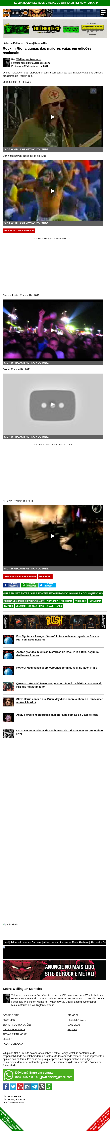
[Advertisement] (27, 471)
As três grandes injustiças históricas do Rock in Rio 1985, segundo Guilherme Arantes (57, 654)
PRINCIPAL (74, 1015)
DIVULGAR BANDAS (14, 1029)
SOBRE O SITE (11, 1015)
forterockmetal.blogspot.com (34, 63)
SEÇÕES (72, 1029)
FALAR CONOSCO (13, 1043)
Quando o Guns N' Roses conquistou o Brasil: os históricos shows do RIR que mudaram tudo (59, 685)
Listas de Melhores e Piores (18, 43)
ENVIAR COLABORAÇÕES (17, 1024)
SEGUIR (7, 1039)
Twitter (8, 606)
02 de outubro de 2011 (36, 66)
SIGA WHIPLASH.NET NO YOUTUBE (26, 149)
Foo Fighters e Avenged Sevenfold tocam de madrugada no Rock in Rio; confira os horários (57, 638)
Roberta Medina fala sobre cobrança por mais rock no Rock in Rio (56, 667)
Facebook (80, 601)
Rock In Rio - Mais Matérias (19, 230)
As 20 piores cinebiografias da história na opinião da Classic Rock (57, 714)
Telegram (66, 601)
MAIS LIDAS (74, 1024)
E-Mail (50, 606)
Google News (36, 606)
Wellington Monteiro (28, 59)
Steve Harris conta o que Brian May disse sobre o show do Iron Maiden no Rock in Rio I (59, 701)
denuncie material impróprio (33, 1062)
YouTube (20, 606)
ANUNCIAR (9, 1020)
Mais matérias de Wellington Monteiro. (33, 1005)
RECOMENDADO (77, 1020)
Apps (59, 606)
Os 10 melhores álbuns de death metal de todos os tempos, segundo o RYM (59, 732)
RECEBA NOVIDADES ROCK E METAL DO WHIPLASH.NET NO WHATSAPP (55, 2)
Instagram (95, 601)
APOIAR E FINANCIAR (15, 1034)
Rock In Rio (40, 43)
